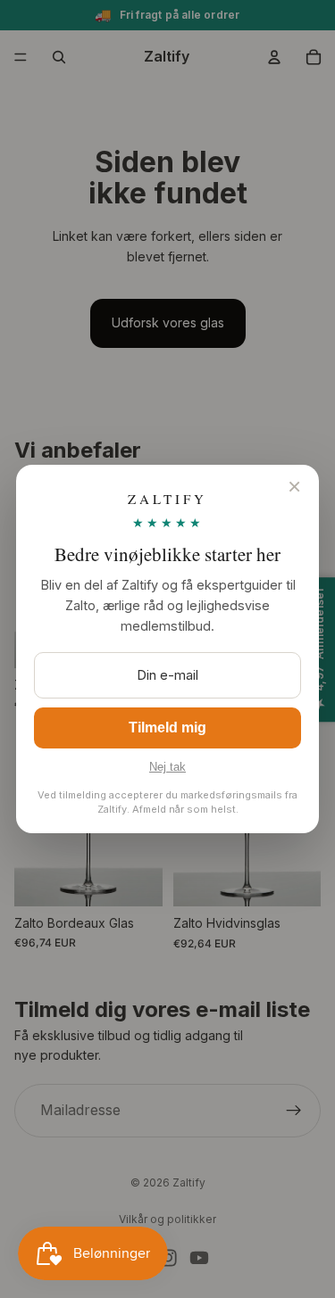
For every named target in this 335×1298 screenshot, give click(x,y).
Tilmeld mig (167, 727)
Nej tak (167, 766)
